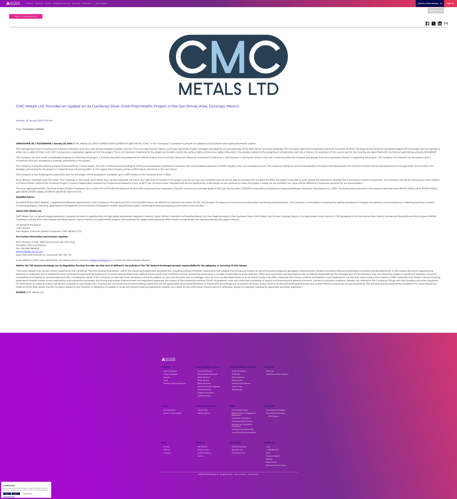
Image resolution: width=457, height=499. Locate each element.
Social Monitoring (204, 390)
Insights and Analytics (206, 393)
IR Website (236, 374)
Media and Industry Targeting (209, 386)
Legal (166, 380)
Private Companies (171, 374)
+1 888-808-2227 (272, 450)
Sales (268, 453)
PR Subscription (170, 410)
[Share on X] (433, 23)
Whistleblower (237, 390)
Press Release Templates (275, 410)
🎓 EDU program (100, 3)
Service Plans (203, 410)
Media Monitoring (204, 383)
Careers (201, 456)
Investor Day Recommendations (244, 432)
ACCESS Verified (204, 396)
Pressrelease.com (238, 453)
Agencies (167, 377)
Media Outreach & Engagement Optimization (243, 414)
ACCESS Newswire (239, 447)
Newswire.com (237, 450)
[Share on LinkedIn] (440, 23)
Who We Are (202, 447)
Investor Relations (204, 453)
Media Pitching (203, 380)
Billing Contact (271, 462)
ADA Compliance (238, 377)
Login (449, 3)
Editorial (269, 459)
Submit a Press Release (428, 3)
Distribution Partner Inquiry (276, 465)
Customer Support (273, 456)
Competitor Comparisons (241, 418)
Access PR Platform (205, 371)
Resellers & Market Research (175, 383)
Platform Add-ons (204, 413)
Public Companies (170, 371)
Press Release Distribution (208, 374)
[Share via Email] (446, 23)
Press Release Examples (275, 413)
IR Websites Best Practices (242, 421)
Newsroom (87, 3)
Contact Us (434, 11)
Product (166, 447)
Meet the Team (203, 450)
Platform (167, 450)
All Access (269, 371)
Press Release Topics (240, 410)
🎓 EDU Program (272, 416)
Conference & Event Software (277, 374)
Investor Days (237, 386)
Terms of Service (240, 474)
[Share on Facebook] (427, 23)
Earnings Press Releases (241, 383)
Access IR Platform (239, 371)
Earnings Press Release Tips (242, 429)
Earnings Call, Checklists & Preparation (242, 425)
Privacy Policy (253, 474)
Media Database (204, 377)
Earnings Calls (237, 380)
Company (167, 453)
